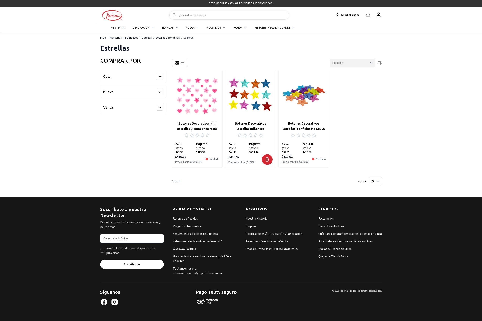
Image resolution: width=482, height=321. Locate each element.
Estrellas (189, 38)
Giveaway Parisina (184, 249)
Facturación (326, 219)
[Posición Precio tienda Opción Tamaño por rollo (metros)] (352, 63)
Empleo (251, 226)
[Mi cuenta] (378, 14)
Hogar (238, 28)
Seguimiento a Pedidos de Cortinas (195, 234)
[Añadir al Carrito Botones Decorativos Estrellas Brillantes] (267, 159)
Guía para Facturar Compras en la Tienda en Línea (350, 234)
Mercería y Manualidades (272, 28)
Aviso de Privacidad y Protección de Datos (272, 249)
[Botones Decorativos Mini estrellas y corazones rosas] (197, 95)
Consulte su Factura (331, 226)
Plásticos (214, 28)
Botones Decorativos (168, 38)
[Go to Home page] (112, 15)
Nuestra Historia (256, 219)
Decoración (141, 28)
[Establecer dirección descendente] (379, 63)
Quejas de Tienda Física (333, 256)
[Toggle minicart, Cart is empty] (368, 14)
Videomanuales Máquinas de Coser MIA (197, 241)
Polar (190, 28)
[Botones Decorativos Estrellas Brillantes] (250, 95)
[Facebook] (104, 302)
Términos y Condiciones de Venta (267, 241)
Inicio (103, 38)
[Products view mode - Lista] (182, 63)
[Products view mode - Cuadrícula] (177, 63)
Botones (147, 38)
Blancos (168, 28)
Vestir (115, 28)
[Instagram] (114, 302)
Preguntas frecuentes (187, 226)
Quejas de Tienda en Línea (335, 249)
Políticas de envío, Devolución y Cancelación (274, 234)
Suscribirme (132, 264)
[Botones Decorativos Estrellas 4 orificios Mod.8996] (304, 95)
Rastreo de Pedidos (185, 219)
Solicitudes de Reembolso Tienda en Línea (345, 241)
